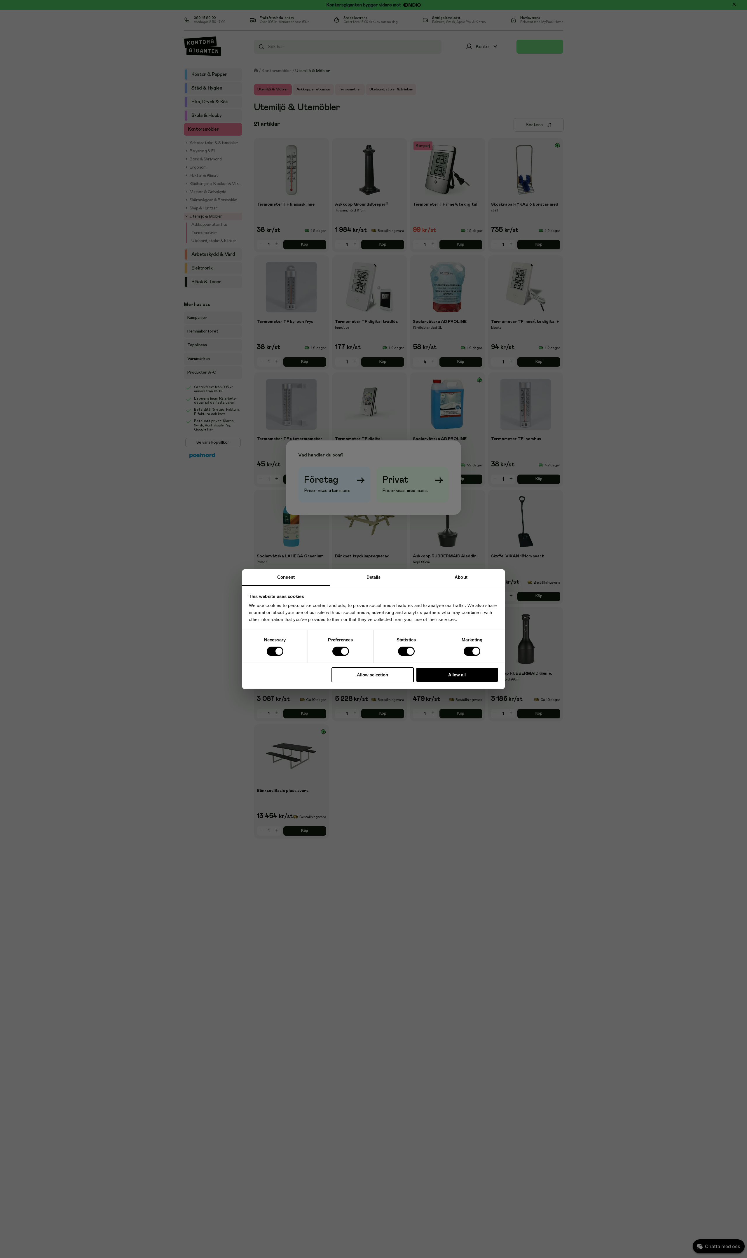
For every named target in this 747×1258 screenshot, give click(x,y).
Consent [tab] (286, 576)
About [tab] (461, 576)
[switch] (340, 651)
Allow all (457, 674)
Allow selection (372, 674)
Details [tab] (373, 576)
